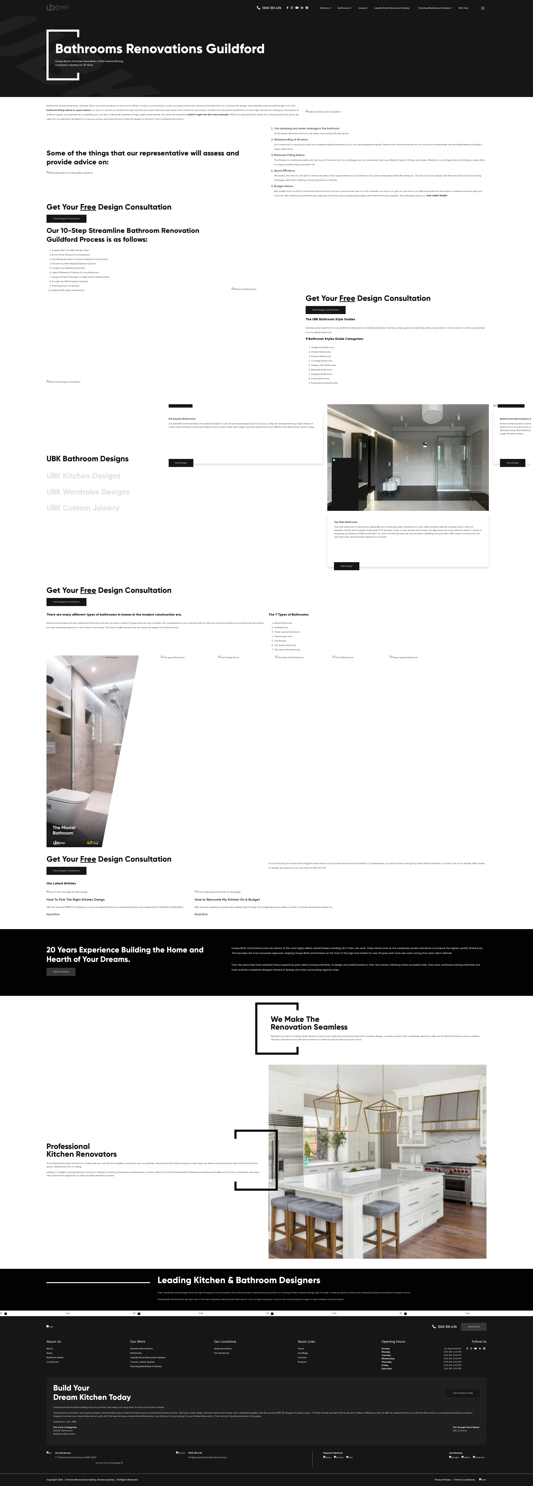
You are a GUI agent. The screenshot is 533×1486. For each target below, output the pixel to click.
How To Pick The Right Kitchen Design (75, 899)
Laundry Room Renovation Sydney (392, 8)
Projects (302, 1362)
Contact (302, 1358)
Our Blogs (303, 1353)
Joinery (362, 8)
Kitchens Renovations (141, 1349)
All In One (463, 8)
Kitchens (324, 8)
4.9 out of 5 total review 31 (109, 1463)
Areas (49, 1353)
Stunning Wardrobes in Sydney (434, 8)
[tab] (105, 460)
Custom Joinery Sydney (142, 1362)
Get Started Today (463, 1393)
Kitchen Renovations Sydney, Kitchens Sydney (90, 1480)
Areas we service (223, 1349)
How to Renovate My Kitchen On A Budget (227, 899)
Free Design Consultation (66, 219)
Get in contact (61, 972)
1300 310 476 (271, 8)
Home (301, 1349)
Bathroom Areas (54, 1358)
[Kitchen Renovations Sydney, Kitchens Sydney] (57, 7)
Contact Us (474, 1327)
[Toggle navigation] (483, 8)
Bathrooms (343, 8)
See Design (181, 463)
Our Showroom (221, 1353)
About (49, 1349)
